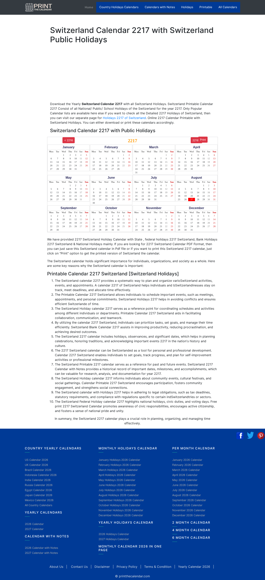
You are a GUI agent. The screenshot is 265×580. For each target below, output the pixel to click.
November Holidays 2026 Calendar (121, 510)
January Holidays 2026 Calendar (119, 459)
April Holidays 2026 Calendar (117, 475)
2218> (196, 140)
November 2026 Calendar (188, 510)
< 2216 (68, 140)
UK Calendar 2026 (36, 464)
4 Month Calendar (191, 530)
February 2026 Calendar (187, 464)
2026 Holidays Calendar (114, 534)
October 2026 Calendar (187, 505)
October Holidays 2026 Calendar (119, 505)
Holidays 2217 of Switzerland (124, 118)
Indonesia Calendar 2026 (41, 475)
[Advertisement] (22, 121)
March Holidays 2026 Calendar (118, 469)
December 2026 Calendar (188, 515)
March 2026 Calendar (186, 469)
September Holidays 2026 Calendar (121, 500)
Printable (205, 7)
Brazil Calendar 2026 (38, 469)
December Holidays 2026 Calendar (121, 515)
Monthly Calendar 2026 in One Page (130, 548)
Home (90, 7)
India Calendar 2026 (38, 480)
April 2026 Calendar (184, 475)
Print (203, 139)
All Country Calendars (38, 505)
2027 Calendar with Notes (41, 552)
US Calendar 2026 (36, 459)
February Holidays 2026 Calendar (120, 464)
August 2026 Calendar (186, 495)
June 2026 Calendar (185, 485)
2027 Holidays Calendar (114, 539)
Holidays (187, 7)
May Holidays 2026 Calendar (117, 480)
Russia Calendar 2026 (39, 485)
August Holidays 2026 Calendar (119, 495)
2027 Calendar (34, 529)
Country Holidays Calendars (119, 7)
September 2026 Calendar (189, 500)
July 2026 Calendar (184, 490)
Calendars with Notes (160, 7)
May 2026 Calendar (184, 480)
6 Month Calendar (191, 537)
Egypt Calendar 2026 (38, 490)
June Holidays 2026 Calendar (117, 485)
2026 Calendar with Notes (41, 547)
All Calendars (227, 7)
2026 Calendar (34, 524)
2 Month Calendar (191, 522)
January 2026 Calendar (187, 459)
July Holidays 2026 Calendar (117, 490)
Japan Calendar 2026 (38, 495)
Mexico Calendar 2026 (39, 500)
